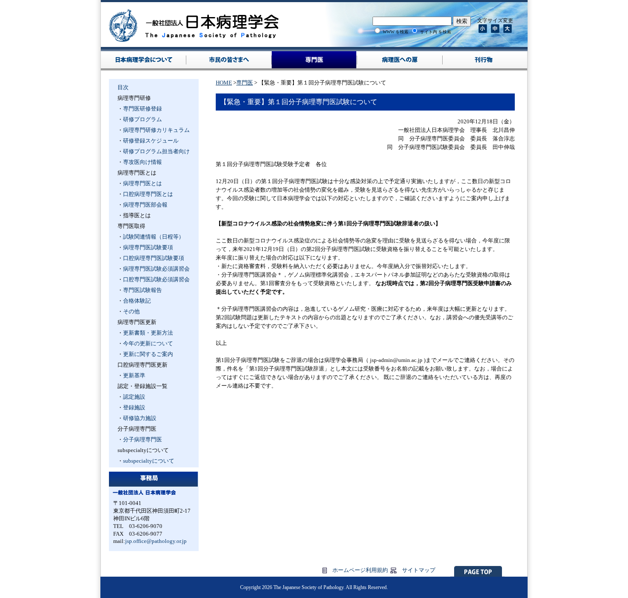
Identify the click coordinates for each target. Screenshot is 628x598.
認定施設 (134, 397)
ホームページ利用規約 (360, 570)
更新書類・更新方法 (148, 333)
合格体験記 (137, 301)
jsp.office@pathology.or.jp (156, 541)
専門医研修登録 (142, 108)
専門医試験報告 (142, 290)
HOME (224, 82)
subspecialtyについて (148, 461)
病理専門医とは (142, 183)
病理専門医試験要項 (148, 247)
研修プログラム (142, 119)
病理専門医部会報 (145, 204)
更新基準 (134, 375)
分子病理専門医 (142, 439)
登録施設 (134, 407)
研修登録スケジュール (151, 140)
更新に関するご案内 (148, 354)
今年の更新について (148, 343)
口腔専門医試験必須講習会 (156, 279)
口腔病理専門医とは (148, 194)
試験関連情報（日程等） (153, 236)
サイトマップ (418, 570)
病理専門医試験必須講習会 (156, 268)
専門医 (244, 82)
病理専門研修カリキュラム (156, 130)
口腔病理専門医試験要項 (153, 258)
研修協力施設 (139, 418)
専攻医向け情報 (142, 162)
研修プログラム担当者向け (156, 151)
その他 (131, 311)
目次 (123, 87)
